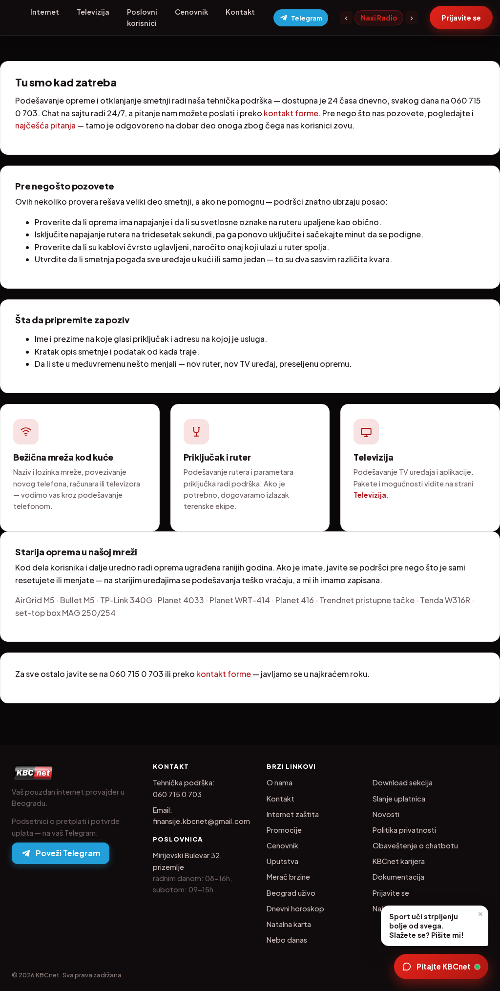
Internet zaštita (293, 814)
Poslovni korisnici (142, 17)
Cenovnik (191, 11)
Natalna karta (289, 924)
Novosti (386, 814)
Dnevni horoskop (295, 908)
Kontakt (240, 11)
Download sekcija (403, 782)
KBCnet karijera (399, 861)
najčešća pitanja (45, 125)
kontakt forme (291, 113)
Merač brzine (288, 876)
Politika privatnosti (404, 829)
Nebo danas (287, 939)
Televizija (93, 11)
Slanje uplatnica (399, 798)
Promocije (284, 829)
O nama (279, 782)
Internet (44, 11)
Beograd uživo (291, 892)
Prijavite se (391, 892)
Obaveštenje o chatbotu (415, 845)
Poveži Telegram (68, 853)
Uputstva (282, 861)
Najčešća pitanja (401, 908)
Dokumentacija (398, 876)
